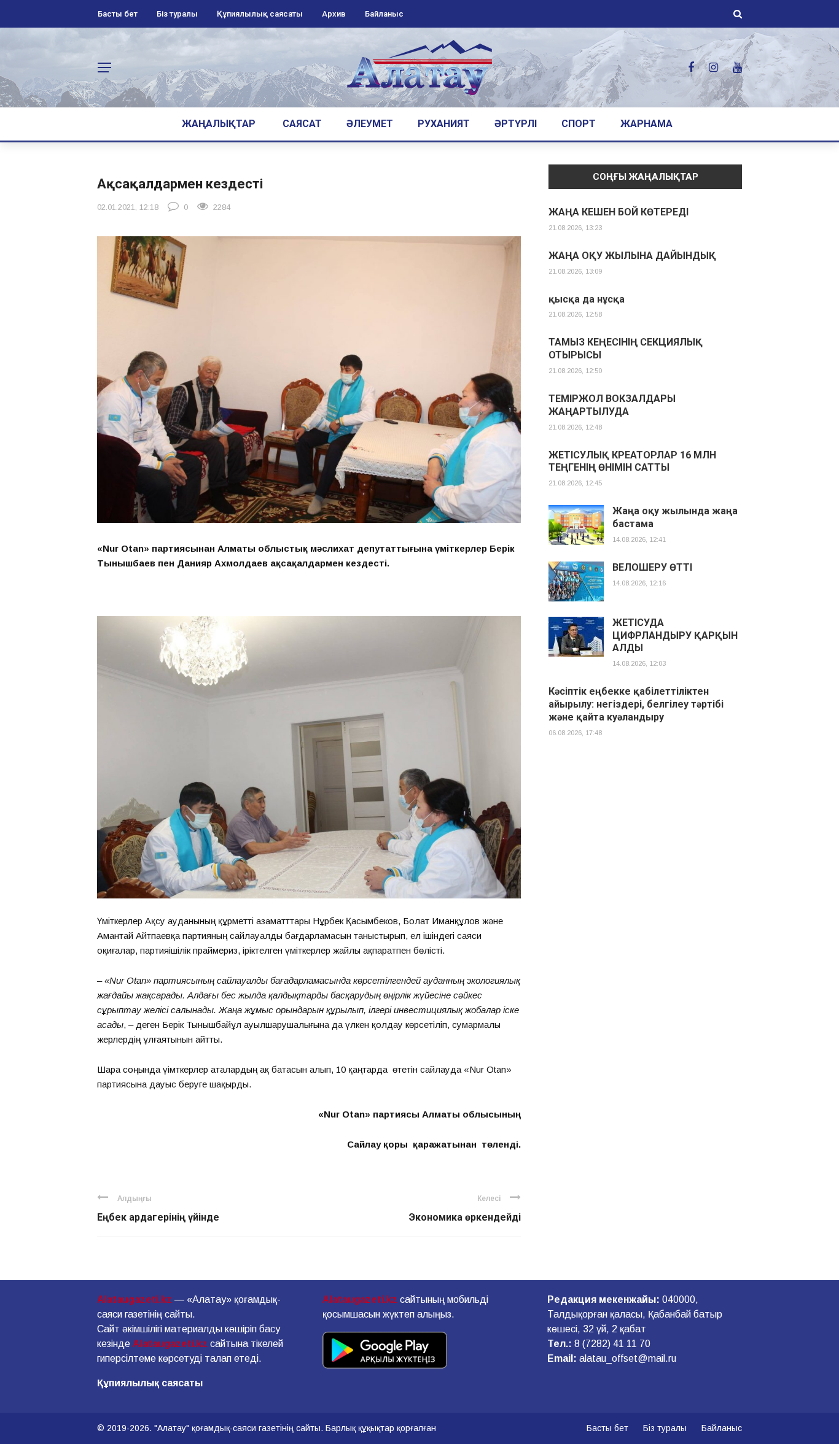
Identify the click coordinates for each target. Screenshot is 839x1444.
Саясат (302, 123)
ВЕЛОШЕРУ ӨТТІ (652, 567)
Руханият (444, 123)
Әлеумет (369, 123)
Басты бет (118, 13)
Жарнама (646, 123)
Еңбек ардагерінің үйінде (158, 1217)
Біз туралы (177, 13)
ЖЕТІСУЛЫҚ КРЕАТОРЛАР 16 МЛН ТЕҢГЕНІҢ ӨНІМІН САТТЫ (632, 461)
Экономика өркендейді (465, 1217)
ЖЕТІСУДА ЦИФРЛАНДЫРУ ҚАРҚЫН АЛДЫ (675, 635)
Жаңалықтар (219, 123)
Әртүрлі (515, 123)
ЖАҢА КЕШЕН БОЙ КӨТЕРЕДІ (618, 212)
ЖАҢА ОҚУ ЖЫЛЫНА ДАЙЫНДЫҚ (632, 255)
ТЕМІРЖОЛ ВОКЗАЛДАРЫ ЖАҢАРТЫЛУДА (612, 405)
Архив (334, 13)
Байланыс (384, 13)
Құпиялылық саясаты (260, 13)
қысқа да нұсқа (586, 299)
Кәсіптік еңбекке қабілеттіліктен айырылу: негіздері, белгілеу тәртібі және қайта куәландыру (636, 704)
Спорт (578, 123)
